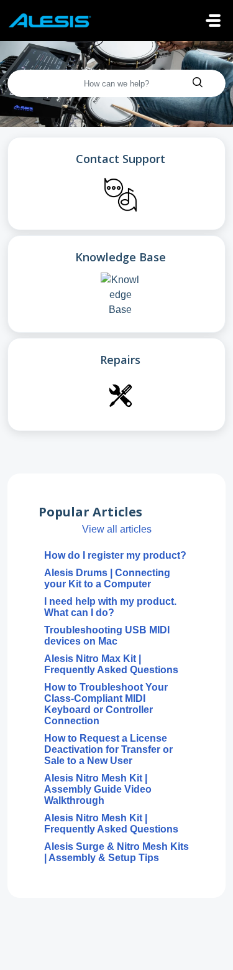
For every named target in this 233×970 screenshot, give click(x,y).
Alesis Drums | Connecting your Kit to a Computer (107, 578)
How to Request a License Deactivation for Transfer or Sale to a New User (108, 749)
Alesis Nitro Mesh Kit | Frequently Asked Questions (111, 823)
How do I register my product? (115, 555)
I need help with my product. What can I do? (110, 607)
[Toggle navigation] (213, 20)
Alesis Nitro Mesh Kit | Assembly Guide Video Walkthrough (98, 789)
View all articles (117, 529)
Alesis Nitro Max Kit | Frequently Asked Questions (111, 664)
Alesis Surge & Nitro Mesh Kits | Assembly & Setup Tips (116, 852)
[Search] (197, 83)
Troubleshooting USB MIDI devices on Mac (107, 635)
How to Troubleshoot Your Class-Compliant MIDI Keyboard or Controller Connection (106, 704)
